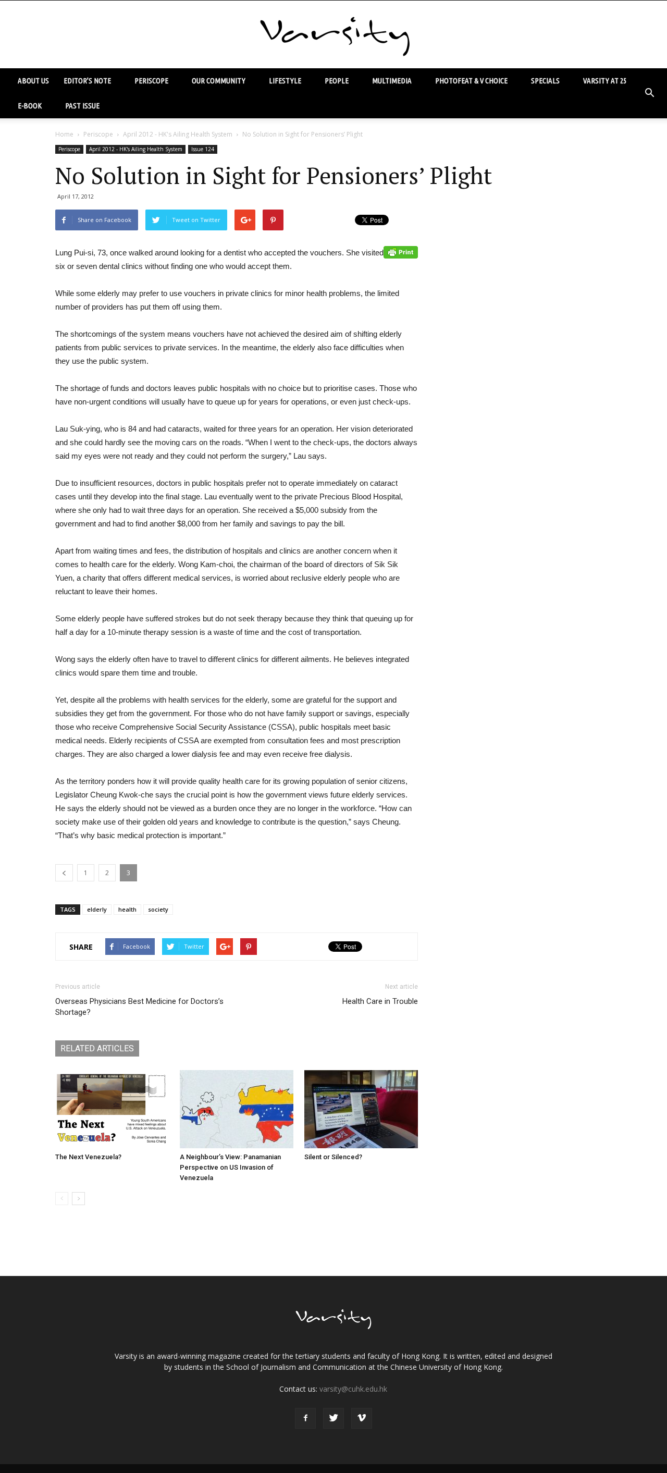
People (337, 80)
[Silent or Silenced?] (361, 1109)
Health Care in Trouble (380, 1001)
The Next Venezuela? (88, 1157)
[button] (649, 93)
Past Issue (82, 105)
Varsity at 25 (604, 80)
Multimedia (392, 80)
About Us (33, 80)
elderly (97, 909)
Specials (545, 80)
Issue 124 (202, 149)
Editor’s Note (87, 80)
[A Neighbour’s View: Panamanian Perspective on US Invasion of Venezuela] (236, 1109)
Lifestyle (285, 80)
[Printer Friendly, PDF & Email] (401, 252)
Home (64, 134)
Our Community (218, 80)
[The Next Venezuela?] (112, 1109)
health (127, 909)
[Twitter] (333, 1418)
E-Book (30, 105)
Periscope (151, 80)
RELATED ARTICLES (97, 1048)
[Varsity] (333, 35)
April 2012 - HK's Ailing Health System (177, 134)
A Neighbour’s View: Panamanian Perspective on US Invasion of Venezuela (230, 1167)
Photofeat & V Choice (471, 80)
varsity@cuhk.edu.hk (353, 1389)
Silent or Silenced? (333, 1157)
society (158, 909)
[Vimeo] (361, 1418)
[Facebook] (305, 1418)
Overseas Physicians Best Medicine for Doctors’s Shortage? (139, 1007)
